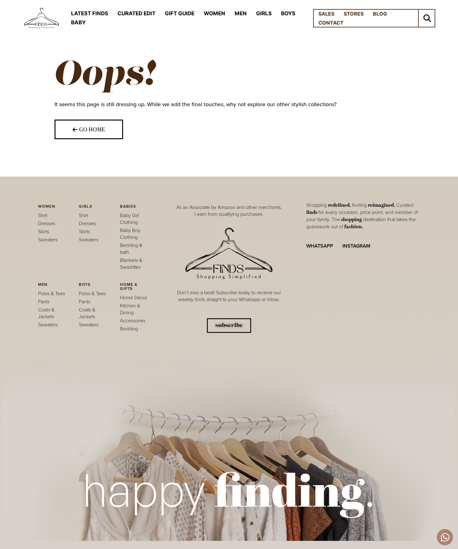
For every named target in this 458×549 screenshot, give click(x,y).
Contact (331, 23)
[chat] (445, 537)
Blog (380, 14)
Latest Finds (89, 13)
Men (241, 13)
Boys (288, 13)
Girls (264, 13)
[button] (427, 18)
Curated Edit (136, 13)
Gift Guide (179, 13)
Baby (78, 22)
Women (214, 13)
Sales (326, 14)
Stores (354, 14)
